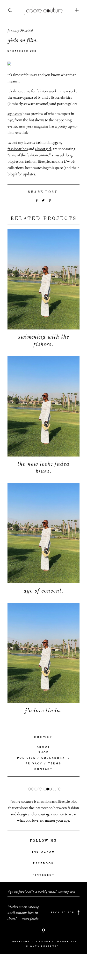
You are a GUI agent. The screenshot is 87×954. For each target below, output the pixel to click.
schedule (22, 132)
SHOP (43, 752)
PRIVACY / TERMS (43, 763)
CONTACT (43, 769)
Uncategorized (22, 51)
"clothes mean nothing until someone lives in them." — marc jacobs (23, 912)
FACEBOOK (43, 863)
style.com (14, 113)
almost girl (43, 148)
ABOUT (43, 747)
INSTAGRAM (43, 851)
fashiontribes (17, 148)
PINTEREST (44, 875)
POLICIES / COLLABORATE (43, 758)
